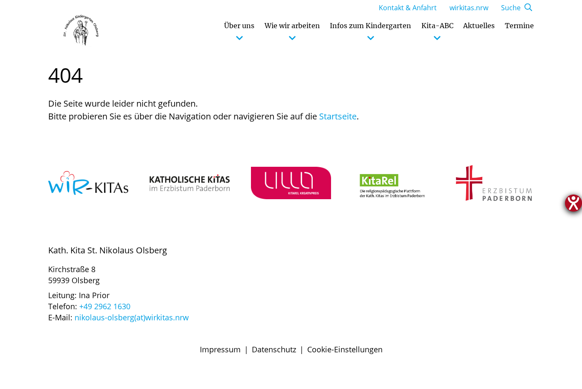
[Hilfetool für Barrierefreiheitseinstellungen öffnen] (573, 203)
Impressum (220, 349)
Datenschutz (274, 349)
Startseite (338, 116)
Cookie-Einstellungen (345, 349)
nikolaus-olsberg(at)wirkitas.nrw (132, 317)
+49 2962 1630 (104, 306)
